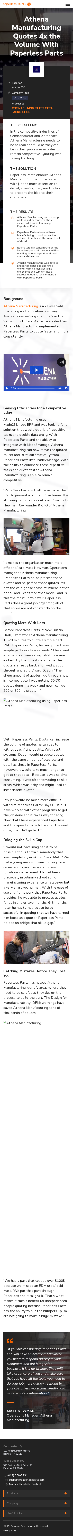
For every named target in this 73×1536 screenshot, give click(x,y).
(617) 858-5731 (17, 1475)
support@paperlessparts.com (26, 1480)
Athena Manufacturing (20, 306)
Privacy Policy (9, 1530)
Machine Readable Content (25, 1484)
